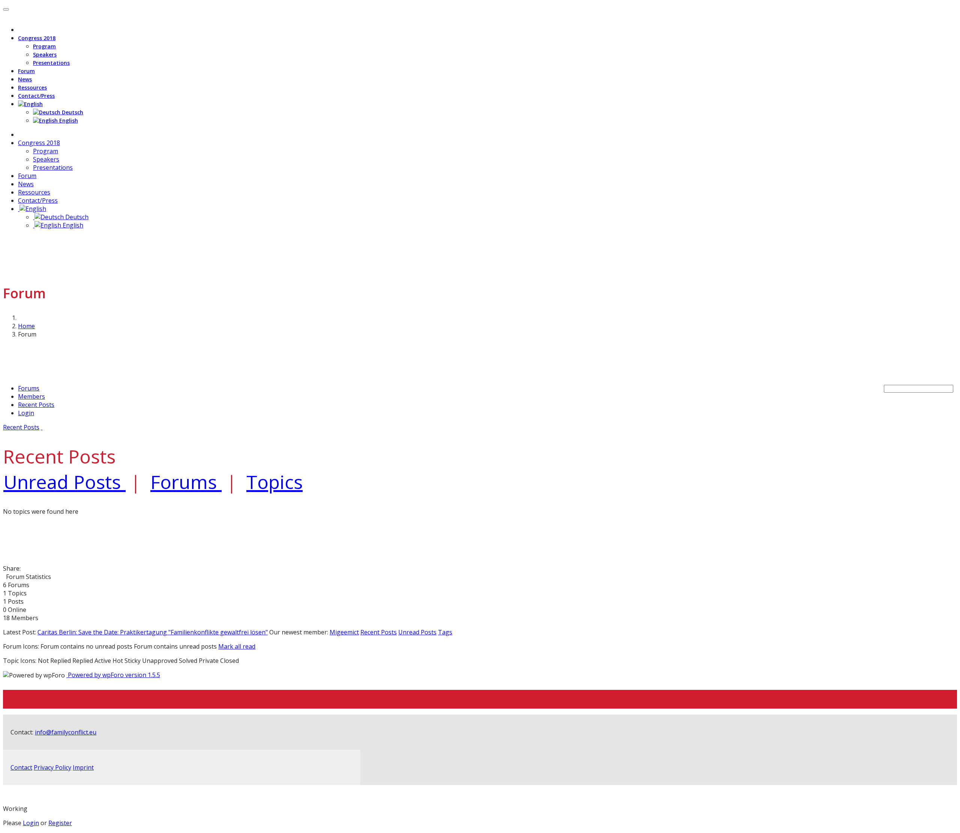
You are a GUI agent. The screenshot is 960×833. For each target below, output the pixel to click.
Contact (21, 767)
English (68, 120)
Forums (28, 388)
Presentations (51, 62)
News (25, 79)
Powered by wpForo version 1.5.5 (113, 675)
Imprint (83, 767)
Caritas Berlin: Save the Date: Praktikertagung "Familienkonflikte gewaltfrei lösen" (153, 632)
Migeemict (344, 632)
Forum (26, 71)
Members (31, 396)
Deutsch (71, 112)
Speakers (45, 54)
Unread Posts (417, 632)
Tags (445, 632)
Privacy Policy (52, 767)
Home (26, 326)
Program (44, 46)
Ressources (32, 87)
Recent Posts (36, 405)
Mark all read (236, 646)
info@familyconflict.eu (65, 732)
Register (60, 823)
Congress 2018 (37, 38)
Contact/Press (36, 95)
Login (26, 413)
